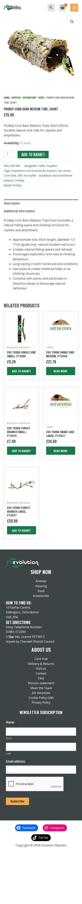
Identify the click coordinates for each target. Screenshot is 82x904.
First (8, 738)
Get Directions (18, 622)
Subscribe (17, 801)
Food (41, 591)
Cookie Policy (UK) (41, 698)
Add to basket (33, 154)
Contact (41, 673)
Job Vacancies (41, 693)
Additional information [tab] (19, 211)
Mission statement (41, 683)
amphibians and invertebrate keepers (34, 170)
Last (8, 753)
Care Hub (41, 659)
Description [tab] (12, 203)
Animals (41, 581)
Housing (41, 586)
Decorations (29, 97)
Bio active (64, 170)
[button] (51, 7)
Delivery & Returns (41, 664)
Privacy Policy (41, 702)
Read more (61, 371)
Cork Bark (10, 175)
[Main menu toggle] (74, 8)
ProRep (19, 180)
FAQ (41, 678)
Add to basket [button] (21, 371)
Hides (41, 97)
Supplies (16, 97)
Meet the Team (41, 688)
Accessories (41, 596)
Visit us (41, 668)
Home (6, 97)
